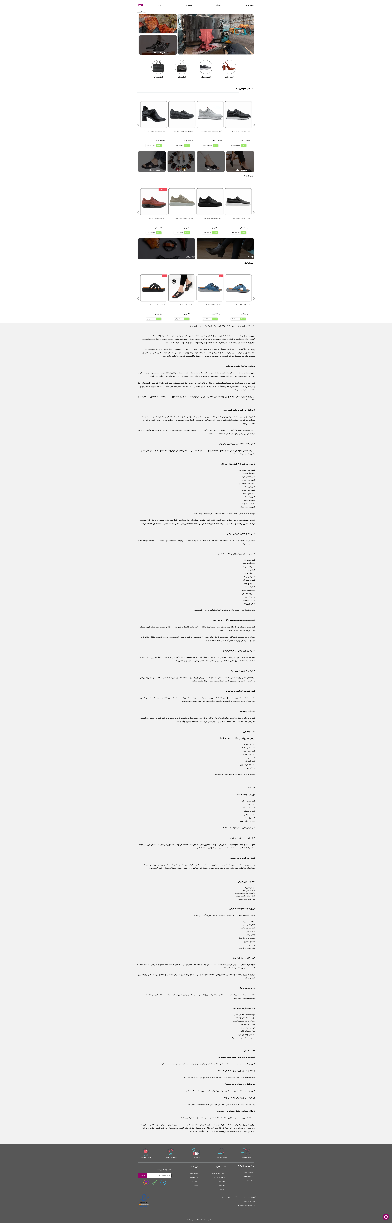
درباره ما (196, 1185)
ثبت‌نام (139, 12)
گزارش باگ (222, 1189)
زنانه (161, 5)
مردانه (190, 5)
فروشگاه (218, 5)
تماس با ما (195, 1181)
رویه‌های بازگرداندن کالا (219, 1177)
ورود (144, 12)
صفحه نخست (249, 5)
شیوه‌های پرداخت (248, 1180)
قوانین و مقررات (193, 1177)
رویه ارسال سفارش (248, 1176)
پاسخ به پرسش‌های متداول (218, 1173)
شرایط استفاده (221, 1181)
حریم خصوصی (221, 1185)
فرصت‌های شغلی (193, 1173)
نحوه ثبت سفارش (248, 1172)
